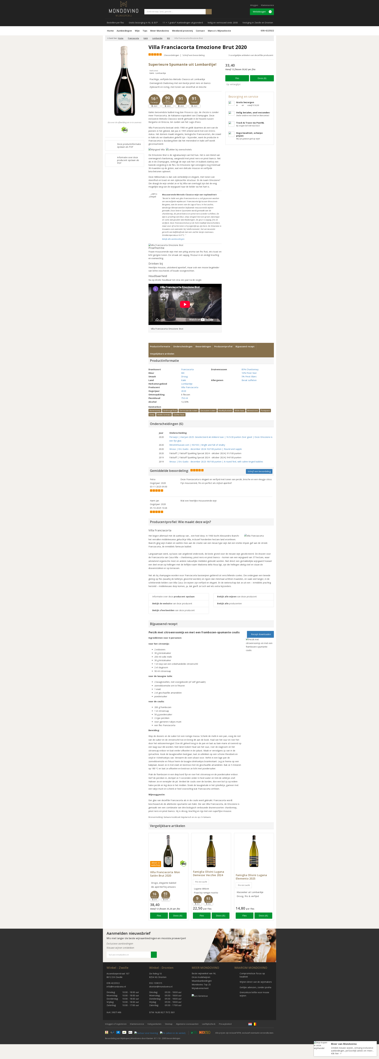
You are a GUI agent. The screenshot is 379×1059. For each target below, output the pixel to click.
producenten (229, 603)
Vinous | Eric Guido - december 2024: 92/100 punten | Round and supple (205, 449)
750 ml (184, 398)
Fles (237, 78)
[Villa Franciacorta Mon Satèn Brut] (168, 851)
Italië (145, 38)
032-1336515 (155, 983)
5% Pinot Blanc (249, 376)
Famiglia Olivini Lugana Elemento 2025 (251, 876)
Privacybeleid (225, 1024)
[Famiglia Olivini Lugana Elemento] (254, 851)
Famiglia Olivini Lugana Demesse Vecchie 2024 (208, 873)
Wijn (137, 30)
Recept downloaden (260, 634)
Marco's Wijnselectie (219, 30)
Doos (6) (262, 78)
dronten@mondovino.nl (160, 986)
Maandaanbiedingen (202, 980)
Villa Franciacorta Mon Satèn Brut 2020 (165, 873)
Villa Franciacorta (189, 387)
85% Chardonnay (250, 369)
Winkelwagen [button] (262, 11)
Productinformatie (160, 346)
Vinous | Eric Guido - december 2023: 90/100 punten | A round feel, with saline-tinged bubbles (216, 461)
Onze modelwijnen (201, 977)
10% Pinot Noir (249, 373)
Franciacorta (133, 38)
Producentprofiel (223, 346)
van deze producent (172, 603)
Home (110, 30)
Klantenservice (267, 5)
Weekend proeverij (182, 30)
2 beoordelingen (171, 55)
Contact (200, 30)
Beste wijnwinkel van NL (204, 973)
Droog (184, 376)
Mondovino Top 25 (201, 984)
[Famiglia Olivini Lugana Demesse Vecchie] (211, 851)
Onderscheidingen (182, 346)
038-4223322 (267, 30)
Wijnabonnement (200, 988)
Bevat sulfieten (249, 380)
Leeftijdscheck (209, 1024)
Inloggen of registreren (116, 1024)
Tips (145, 30)
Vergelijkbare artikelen (162, 353)
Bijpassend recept (245, 346)
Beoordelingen (203, 346)
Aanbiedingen (124, 30)
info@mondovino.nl (116, 986)
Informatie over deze (173, 596)
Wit (168, 38)
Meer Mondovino (159, 30)
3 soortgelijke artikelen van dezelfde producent (251, 55)
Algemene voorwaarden (187, 1024)
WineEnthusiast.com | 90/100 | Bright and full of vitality (197, 444)
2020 (183, 391)
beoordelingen (171, 1038)
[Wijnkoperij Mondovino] (123, 9)
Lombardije (157, 38)
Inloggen (254, 5)
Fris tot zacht (201, 881)
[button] (154, 100)
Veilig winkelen (154, 1024)
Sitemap (169, 1024)
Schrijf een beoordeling (193, 55)
